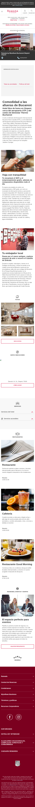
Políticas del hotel (24, 84)
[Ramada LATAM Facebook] (10, 717)
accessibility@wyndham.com (13, 785)
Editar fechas (13, 20)
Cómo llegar (18, 385)
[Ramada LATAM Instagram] (19, 717)
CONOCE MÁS (18, 5)
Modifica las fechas (11, 25)
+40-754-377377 (23, 57)
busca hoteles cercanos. (23, 25)
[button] (17, 734)
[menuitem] (2, 11)
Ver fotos (17, 341)
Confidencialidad (19, 780)
